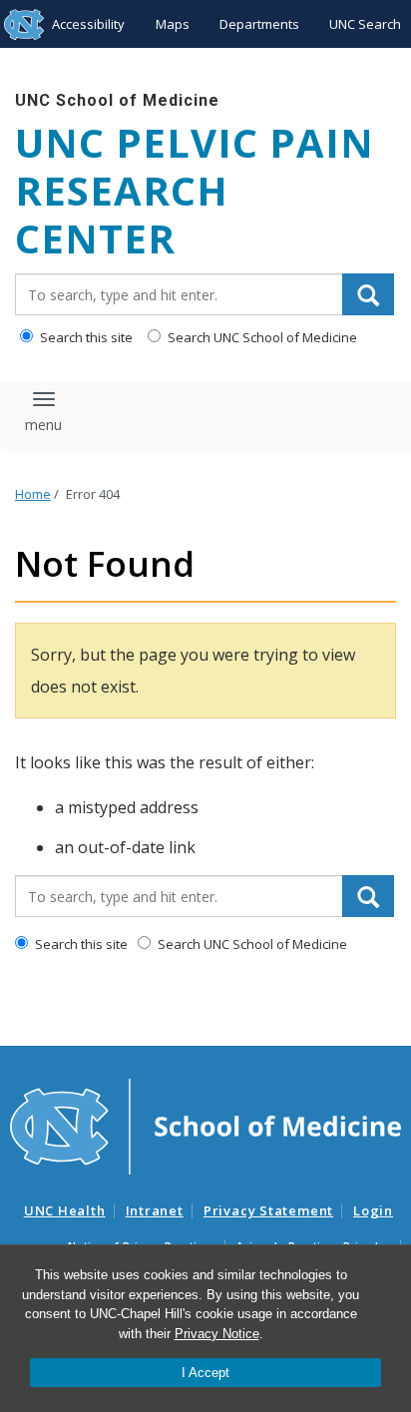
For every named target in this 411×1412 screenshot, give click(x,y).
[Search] (368, 294)
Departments (259, 24)
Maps (173, 24)
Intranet (155, 1210)
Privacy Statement (268, 1210)
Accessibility (88, 24)
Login (373, 1210)
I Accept (205, 1372)
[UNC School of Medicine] (205, 1126)
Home (33, 494)
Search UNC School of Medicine (261, 337)
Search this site (85, 337)
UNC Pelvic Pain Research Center (194, 190)
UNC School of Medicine (117, 100)
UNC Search (365, 24)
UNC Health (65, 1210)
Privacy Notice (217, 1333)
